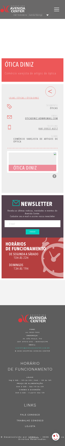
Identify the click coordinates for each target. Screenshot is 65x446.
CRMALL (34, 437)
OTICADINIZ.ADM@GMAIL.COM (41, 119)
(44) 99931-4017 (48, 129)
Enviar (32, 232)
